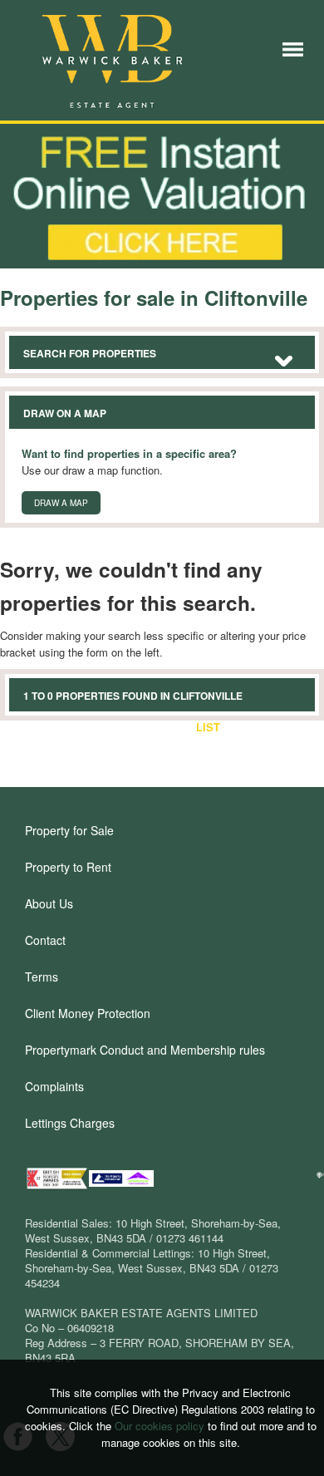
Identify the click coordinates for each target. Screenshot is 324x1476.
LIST (208, 727)
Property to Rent (68, 867)
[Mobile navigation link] (292, 48)
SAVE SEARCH (141, 727)
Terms (41, 976)
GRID (249, 727)
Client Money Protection (87, 1013)
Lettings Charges (70, 1122)
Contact (45, 940)
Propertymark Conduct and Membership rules (145, 1049)
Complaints (54, 1086)
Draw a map (61, 503)
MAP (290, 727)
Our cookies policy (161, 1426)
